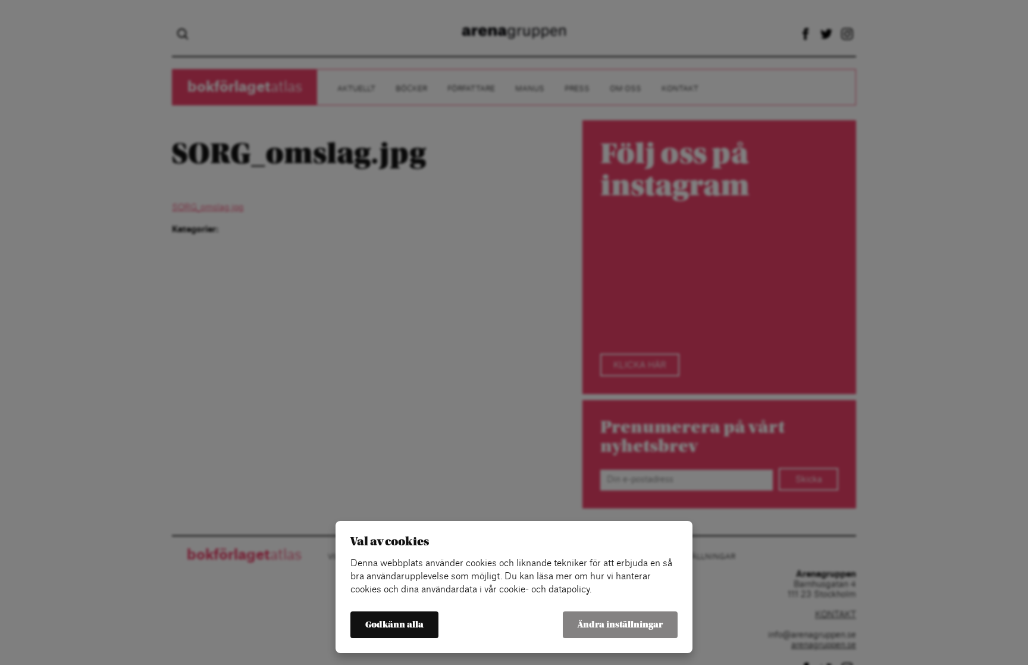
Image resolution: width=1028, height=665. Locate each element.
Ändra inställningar (620, 625)
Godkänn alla (394, 625)
